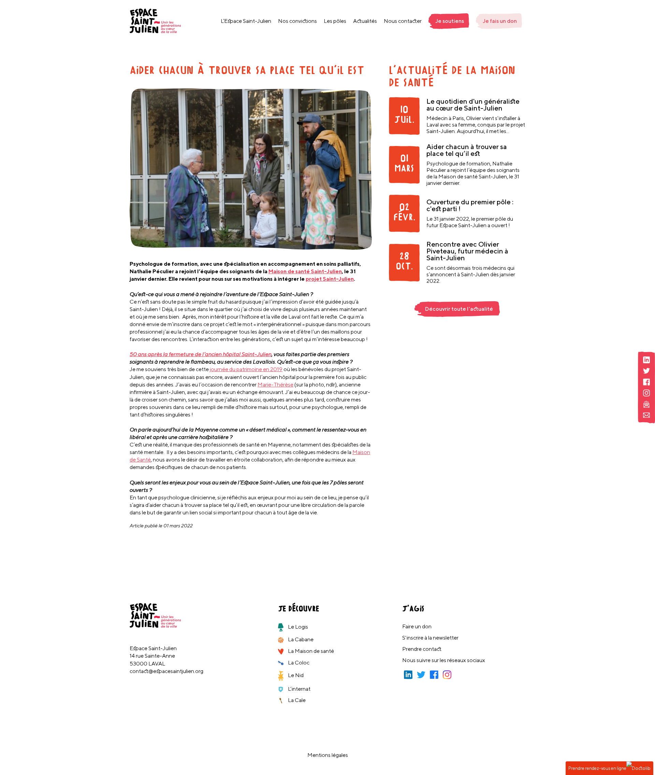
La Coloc (298, 662)
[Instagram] (646, 393)
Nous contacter (403, 21)
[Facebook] (646, 382)
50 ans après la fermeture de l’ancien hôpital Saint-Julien (201, 354)
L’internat (298, 689)
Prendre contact (421, 649)
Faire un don (417, 626)
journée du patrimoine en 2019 (246, 369)
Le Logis (297, 627)
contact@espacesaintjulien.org (166, 671)
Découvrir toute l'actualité (459, 309)
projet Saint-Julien (330, 279)
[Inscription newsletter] (646, 404)
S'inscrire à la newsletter (430, 637)
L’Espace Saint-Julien (246, 21)
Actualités (365, 21)
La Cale (296, 700)
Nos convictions (297, 21)
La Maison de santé (310, 651)
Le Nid (295, 675)
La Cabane (300, 639)
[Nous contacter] (646, 415)
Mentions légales (327, 755)
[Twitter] (646, 371)
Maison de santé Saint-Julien (305, 271)
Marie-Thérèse (275, 384)
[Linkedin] (646, 360)
